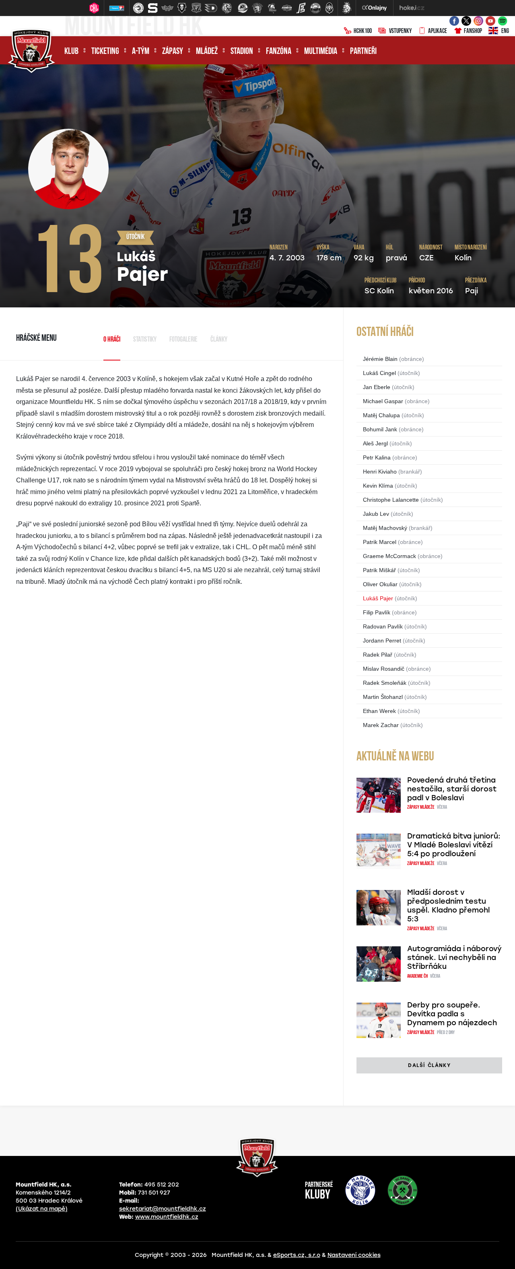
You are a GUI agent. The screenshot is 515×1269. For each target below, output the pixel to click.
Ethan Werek (379, 711)
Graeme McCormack (389, 556)
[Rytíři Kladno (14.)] (329, 8)
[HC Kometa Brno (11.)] (286, 8)
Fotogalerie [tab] (183, 340)
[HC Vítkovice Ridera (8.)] (243, 8)
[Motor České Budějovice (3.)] (167, 8)
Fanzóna (278, 51)
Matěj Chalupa (381, 415)
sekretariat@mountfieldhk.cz (162, 1208)
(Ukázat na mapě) (42, 1208)
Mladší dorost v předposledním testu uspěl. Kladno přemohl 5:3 (448, 905)
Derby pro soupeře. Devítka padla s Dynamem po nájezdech (452, 1014)
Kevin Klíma (378, 485)
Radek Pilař (377, 654)
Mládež (207, 51)
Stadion (242, 51)
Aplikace (437, 31)
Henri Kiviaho (380, 471)
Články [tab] (218, 340)
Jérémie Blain (380, 359)
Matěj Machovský (385, 528)
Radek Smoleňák (384, 683)
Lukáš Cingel (379, 373)
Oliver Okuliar (380, 584)
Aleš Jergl (375, 443)
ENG (505, 31)
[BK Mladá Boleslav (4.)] (182, 8)
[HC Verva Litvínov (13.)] (315, 8)
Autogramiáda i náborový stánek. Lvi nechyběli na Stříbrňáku (454, 957)
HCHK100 (363, 31)
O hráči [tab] (111, 340)
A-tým (140, 51)
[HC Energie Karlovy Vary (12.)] (301, 8)
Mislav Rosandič (383, 668)
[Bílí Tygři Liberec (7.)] (227, 8)
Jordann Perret (382, 640)
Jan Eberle (376, 387)
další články (429, 1065)
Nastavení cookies (354, 1255)
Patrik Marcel (379, 542)
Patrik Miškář (379, 570)
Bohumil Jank (380, 429)
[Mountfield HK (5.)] (196, 8)
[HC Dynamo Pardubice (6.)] (211, 8)
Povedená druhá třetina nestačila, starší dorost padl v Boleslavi (451, 789)
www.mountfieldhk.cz (166, 1216)
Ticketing (105, 51)
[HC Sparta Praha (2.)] (153, 8)
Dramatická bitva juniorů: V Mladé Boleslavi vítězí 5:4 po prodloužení (454, 845)
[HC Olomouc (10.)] (272, 8)
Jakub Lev (376, 514)
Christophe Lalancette (391, 499)
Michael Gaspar (383, 401)
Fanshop (473, 31)
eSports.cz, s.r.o (296, 1255)
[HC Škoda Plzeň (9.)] (257, 8)
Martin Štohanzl (383, 697)
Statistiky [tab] (145, 340)
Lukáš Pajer (378, 598)
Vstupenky (400, 31)
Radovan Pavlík (383, 626)
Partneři (363, 51)
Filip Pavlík (376, 612)
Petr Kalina (377, 457)
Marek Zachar (381, 725)
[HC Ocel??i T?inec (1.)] (138, 8)
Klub (71, 51)
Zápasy (172, 51)
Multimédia (320, 51)
